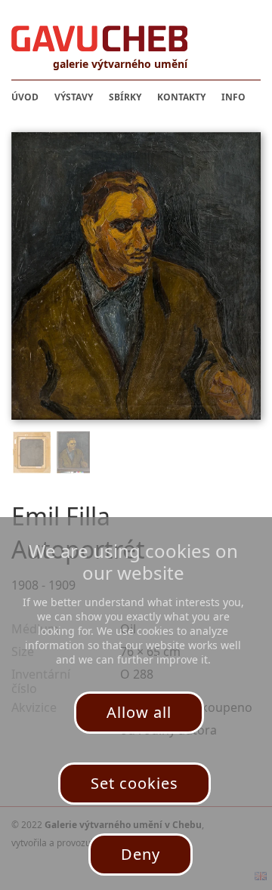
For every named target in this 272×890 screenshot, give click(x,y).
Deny (140, 854)
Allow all (139, 712)
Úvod (25, 97)
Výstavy (73, 97)
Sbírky (125, 97)
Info (233, 97)
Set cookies (134, 783)
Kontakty (181, 97)
